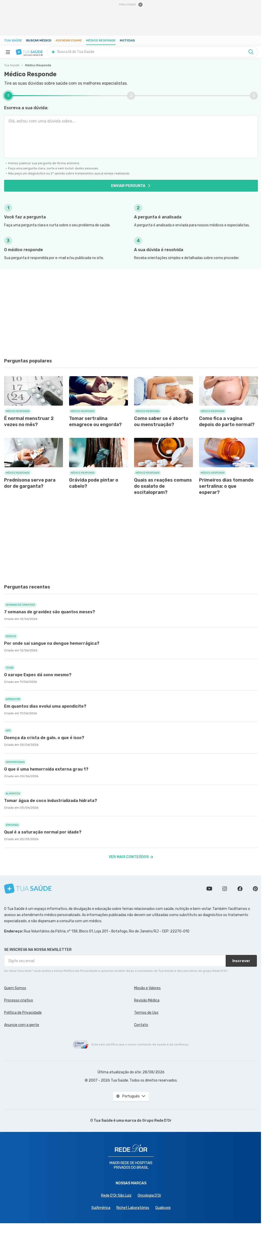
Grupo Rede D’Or (157, 1120)
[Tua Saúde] (29, 52)
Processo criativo (18, 1000)
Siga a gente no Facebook (240, 888)
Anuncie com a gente (21, 1025)
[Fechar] (140, 4)
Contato (141, 1025)
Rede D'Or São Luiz (116, 1195)
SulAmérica (100, 1208)
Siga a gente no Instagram (224, 888)
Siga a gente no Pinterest (255, 888)
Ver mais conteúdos (129, 857)
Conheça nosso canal (209, 888)
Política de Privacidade (23, 1012)
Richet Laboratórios (132, 1208)
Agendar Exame (69, 40)
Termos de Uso (146, 1012)
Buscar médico (38, 40)
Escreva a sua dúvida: (26, 107)
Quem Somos (15, 988)
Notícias (127, 40)
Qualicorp (163, 1208)
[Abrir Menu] (8, 52)
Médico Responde (101, 40)
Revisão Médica (146, 1000)
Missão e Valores (147, 988)
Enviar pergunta (128, 186)
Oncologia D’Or (149, 1195)
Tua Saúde (13, 40)
